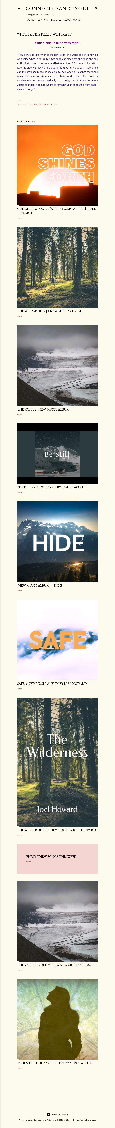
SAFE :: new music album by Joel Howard (52, 683)
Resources (56, 20)
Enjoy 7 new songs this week (51, 856)
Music (39, 20)
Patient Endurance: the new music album (55, 1063)
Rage (50, 104)
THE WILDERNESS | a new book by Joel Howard (56, 830)
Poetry (30, 20)
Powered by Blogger (59, 1115)
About (68, 20)
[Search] (96, 8)
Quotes (45, 104)
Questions (37, 104)
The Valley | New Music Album (43, 409)
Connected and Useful (57, 8)
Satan (55, 104)
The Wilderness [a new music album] (49, 311)
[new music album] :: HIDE (39, 585)
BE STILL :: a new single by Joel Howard (50, 487)
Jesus (25, 104)
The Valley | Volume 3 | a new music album (54, 965)
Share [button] (19, 100)
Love (30, 104)
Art (46, 20)
